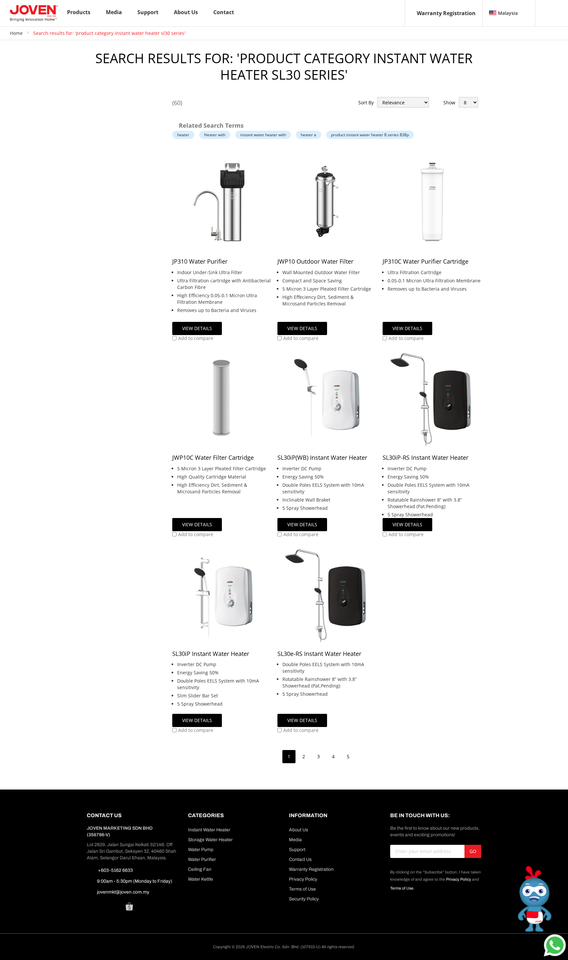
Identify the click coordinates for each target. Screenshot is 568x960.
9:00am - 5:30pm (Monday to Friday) (134, 881)
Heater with (214, 135)
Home (17, 33)
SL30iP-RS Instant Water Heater (425, 457)
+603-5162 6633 (115, 870)
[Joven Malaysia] (34, 13)
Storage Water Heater (210, 839)
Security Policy (304, 898)
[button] (192, 338)
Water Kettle (200, 879)
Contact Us (300, 859)
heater (183, 135)
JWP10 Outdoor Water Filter (315, 261)
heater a (308, 135)
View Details (197, 328)
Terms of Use (302, 889)
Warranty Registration (446, 13)
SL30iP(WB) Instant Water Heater (322, 457)
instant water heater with (263, 135)
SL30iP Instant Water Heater (210, 654)
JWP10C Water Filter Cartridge (213, 457)
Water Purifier (202, 859)
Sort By (366, 102)
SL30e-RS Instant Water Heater (319, 654)
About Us (298, 829)
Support (297, 849)
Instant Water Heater (209, 829)
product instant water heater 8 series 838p (370, 135)
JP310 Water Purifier (199, 261)
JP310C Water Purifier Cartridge (425, 261)
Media (295, 839)
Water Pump (200, 849)
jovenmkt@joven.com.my (123, 892)
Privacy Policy (303, 879)
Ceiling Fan (199, 869)
